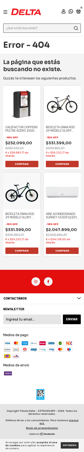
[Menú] (6, 12)
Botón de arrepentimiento (42, 428)
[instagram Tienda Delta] (35, 281)
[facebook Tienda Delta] (48, 281)
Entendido (69, 445)
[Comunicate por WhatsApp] (71, 12)
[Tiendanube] (42, 434)
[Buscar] (75, 28)
